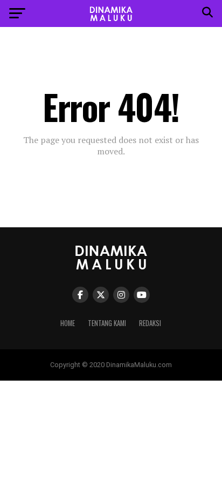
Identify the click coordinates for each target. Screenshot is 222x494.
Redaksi (150, 323)
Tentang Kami (107, 323)
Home (67, 323)
